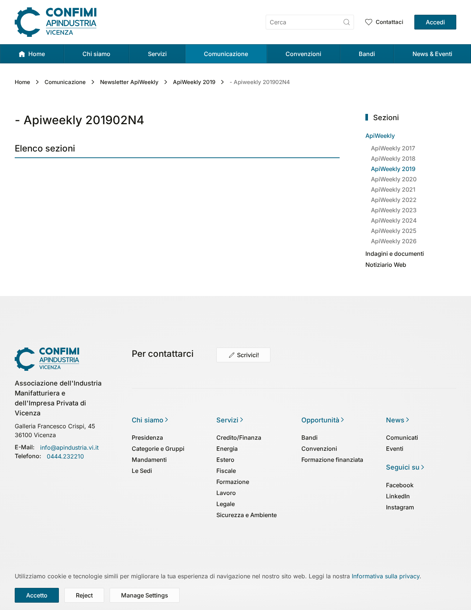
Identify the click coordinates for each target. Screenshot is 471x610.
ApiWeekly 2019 (393, 168)
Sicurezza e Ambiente (246, 515)
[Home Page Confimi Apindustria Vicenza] (47, 358)
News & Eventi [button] (432, 53)
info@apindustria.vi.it (69, 447)
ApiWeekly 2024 (394, 220)
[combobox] (310, 22)
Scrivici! (248, 355)
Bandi (367, 53)
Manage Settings (144, 595)
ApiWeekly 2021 (393, 189)
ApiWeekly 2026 (394, 241)
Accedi (435, 22)
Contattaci (389, 21)
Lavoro (226, 492)
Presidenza (147, 437)
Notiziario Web (385, 264)
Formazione (232, 481)
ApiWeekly (380, 135)
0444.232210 (65, 456)
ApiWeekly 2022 (394, 199)
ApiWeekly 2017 (393, 148)
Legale (225, 504)
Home (36, 53)
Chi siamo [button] (96, 53)
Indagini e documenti (394, 253)
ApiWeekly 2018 (393, 158)
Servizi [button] (157, 53)
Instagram (400, 507)
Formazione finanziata (332, 459)
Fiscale (226, 470)
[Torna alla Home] (55, 22)
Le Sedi (142, 470)
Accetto (36, 595)
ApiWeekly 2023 (394, 210)
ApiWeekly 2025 (394, 230)
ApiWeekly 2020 (394, 179)
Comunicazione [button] (226, 53)
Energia (227, 448)
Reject (84, 595)
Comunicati (402, 437)
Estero (225, 459)
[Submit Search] (346, 22)
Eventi (394, 448)
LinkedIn (398, 496)
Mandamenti (149, 459)
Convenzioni (319, 448)
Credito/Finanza (238, 437)
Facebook (400, 485)
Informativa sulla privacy (385, 576)
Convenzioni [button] (303, 53)
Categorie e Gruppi (158, 448)
